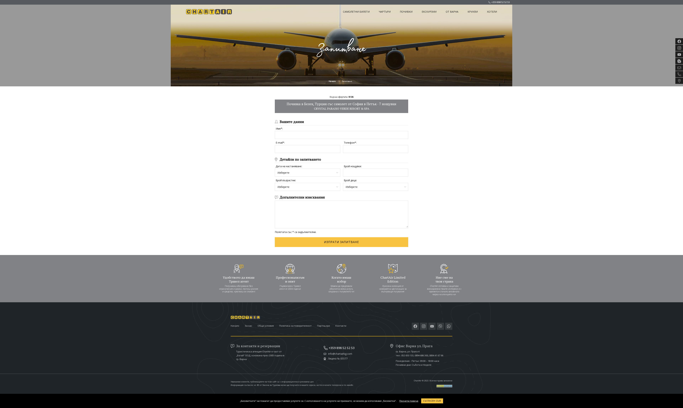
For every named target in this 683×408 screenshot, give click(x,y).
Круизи (473, 11)
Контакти (340, 325)
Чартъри (385, 11)
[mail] (679, 68)
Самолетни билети (356, 11)
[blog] (679, 61)
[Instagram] (423, 326)
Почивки (406, 11)
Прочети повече (408, 400)
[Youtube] (432, 326)
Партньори (323, 325)
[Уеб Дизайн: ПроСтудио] (433, 384)
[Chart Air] (209, 11)
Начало (332, 81)
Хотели (492, 11)
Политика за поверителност (295, 325)
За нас (248, 325)
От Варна (452, 11)
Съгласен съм (432, 400)
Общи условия (266, 325)
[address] (679, 81)
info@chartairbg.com (340, 353)
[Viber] (440, 326)
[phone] (679, 74)
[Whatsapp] (448, 326)
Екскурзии (429, 11)
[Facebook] (415, 326)
